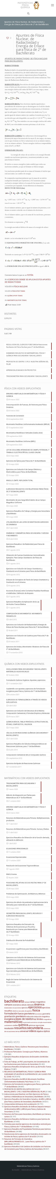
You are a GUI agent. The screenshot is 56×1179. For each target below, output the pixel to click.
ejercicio (24, 1008)
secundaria (35, 1028)
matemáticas (13, 1022)
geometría (46, 1014)
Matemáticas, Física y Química (32, 1170)
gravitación (9, 1016)
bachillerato (14, 1001)
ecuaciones (17, 1008)
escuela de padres (25, 1011)
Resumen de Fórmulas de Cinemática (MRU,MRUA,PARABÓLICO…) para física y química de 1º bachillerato (25, 1141)
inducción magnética (42, 1017)
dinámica (39, 1004)
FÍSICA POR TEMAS (18, 291)
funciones (38, 1014)
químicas (32, 1025)
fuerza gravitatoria (26, 1013)
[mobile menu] (52, 5)
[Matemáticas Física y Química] (28, 5)
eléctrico (15, 1011)
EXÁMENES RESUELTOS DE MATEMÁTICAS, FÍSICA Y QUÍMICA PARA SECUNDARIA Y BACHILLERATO (25, 354)
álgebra (40, 1031)
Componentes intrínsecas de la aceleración (20, 1104)
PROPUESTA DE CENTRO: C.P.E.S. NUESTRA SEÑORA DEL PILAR (27, 363)
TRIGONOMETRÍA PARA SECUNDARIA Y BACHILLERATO (27, 376)
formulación (10, 1013)
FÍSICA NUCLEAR (20, 287)
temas (17, 1031)
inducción (30, 1017)
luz (35, 1019)
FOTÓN (30, 275)
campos (8, 1004)
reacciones (40, 1025)
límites (40, 1019)
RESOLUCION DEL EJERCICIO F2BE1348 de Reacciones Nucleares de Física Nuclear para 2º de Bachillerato (26, 346)
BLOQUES (15, 1170)
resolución (9, 1028)
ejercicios (35, 1007)
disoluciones (8, 1008)
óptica (46, 1031)
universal (24, 1031)
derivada (30, 1005)
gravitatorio (21, 1016)
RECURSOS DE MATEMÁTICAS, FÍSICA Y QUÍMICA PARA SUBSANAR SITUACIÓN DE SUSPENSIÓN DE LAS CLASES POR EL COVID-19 (27, 1074)
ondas (15, 1025)
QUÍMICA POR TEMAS (15, 295)
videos (32, 1031)
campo (26, 1002)
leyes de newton (24, 1019)
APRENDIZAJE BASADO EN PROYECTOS (21, 370)
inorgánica (9, 1019)
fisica (36, 1010)
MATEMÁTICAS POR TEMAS (17, 300)
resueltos (20, 1028)
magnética (47, 1019)
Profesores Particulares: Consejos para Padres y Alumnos (25, 1052)
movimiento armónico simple (32, 1022)
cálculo (24, 1005)
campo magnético (37, 1002)
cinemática (17, 1005)
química (23, 1025)
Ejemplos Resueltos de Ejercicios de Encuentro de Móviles (26, 1057)
